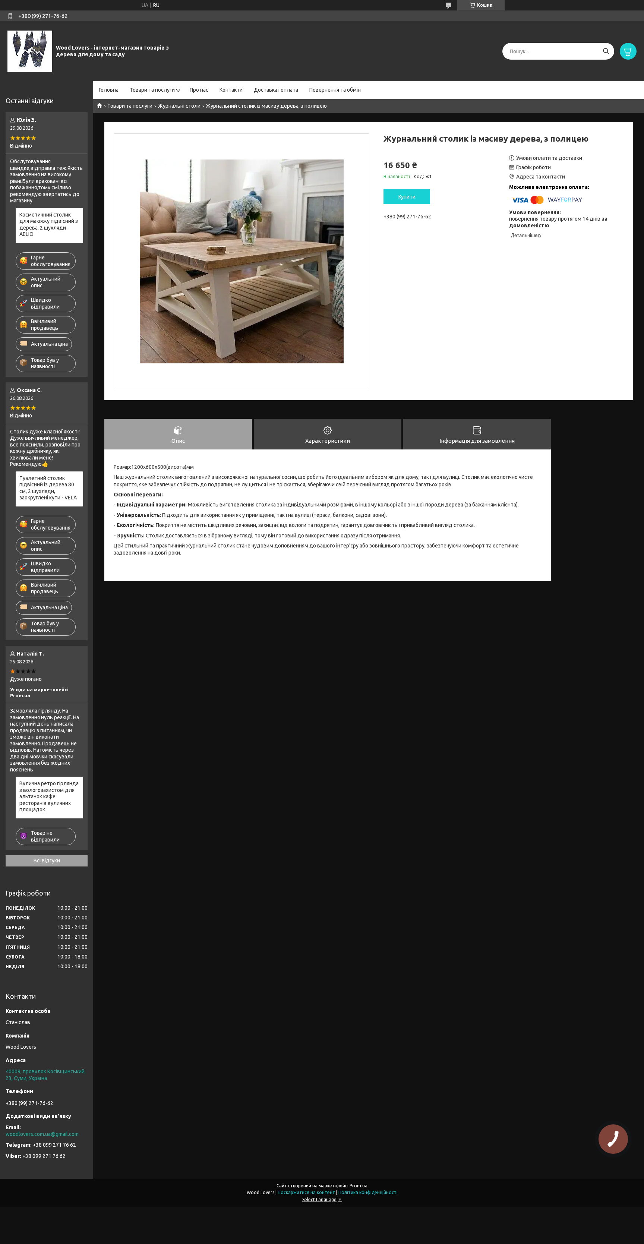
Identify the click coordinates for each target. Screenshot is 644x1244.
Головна (109, 90)
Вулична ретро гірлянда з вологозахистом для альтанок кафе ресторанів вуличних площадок (49, 796)
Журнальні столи (179, 106)
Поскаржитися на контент (306, 1192)
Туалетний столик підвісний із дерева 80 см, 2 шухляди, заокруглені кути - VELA (48, 488)
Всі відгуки (47, 860)
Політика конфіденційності (368, 1192)
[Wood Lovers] (29, 51)
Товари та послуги (152, 90)
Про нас (199, 90)
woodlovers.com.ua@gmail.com (42, 1134)
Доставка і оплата (276, 90)
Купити (407, 197)
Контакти (231, 90)
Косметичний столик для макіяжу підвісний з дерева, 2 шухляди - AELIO (48, 224)
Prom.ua (358, 1185)
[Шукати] (605, 51)
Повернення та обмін (335, 90)
